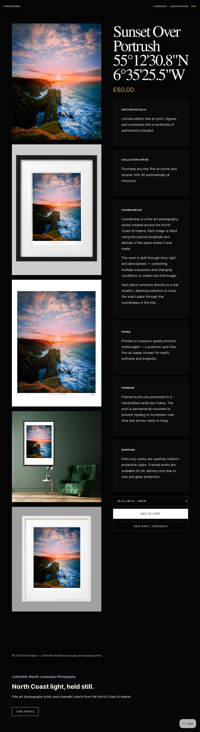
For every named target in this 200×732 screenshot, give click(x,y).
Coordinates (160, 6)
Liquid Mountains (179, 6)
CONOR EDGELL (12, 6)
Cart (193, 6)
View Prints (25, 711)
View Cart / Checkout (150, 526)
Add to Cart (151, 513)
